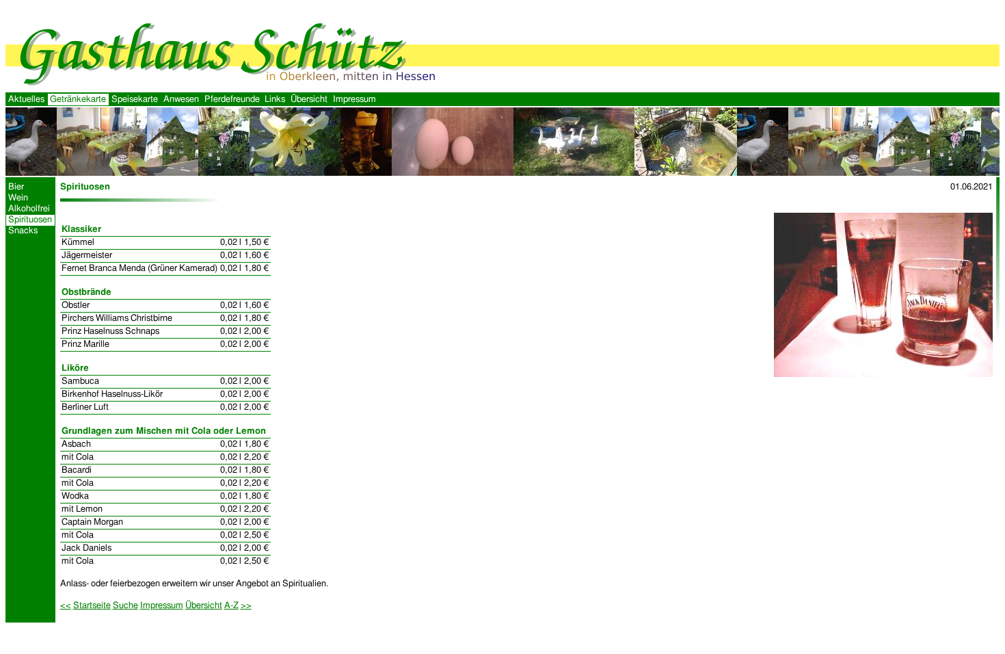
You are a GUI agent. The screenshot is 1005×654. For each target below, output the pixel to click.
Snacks (23, 230)
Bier (16, 187)
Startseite (92, 605)
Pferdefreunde (232, 99)
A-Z (231, 605)
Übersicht (309, 99)
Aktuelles (26, 99)
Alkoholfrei (29, 209)
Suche (125, 605)
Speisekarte (134, 99)
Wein (18, 198)
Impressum (354, 99)
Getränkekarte (78, 99)
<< (65, 605)
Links (275, 99)
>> (246, 605)
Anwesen (181, 99)
